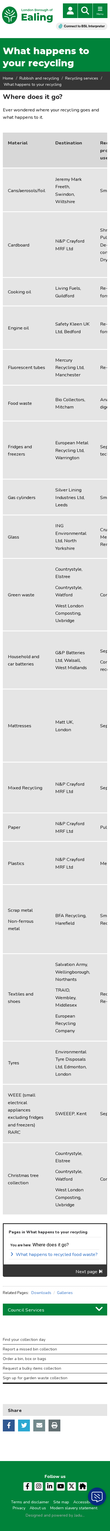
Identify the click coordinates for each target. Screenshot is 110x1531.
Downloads (41, 1292)
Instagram (38, 1486)
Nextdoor (82, 1486)
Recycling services (81, 78)
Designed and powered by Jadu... (55, 1515)
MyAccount (70, 10)
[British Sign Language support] (82, 26)
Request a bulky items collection (32, 1368)
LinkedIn (49, 1486)
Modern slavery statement (73, 1508)
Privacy (19, 1508)
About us (38, 1508)
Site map (61, 1502)
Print (54, 1425)
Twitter (24, 1425)
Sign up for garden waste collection (35, 1378)
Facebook (9, 1425)
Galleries (65, 1292)
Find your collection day (24, 1339)
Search (85, 10)
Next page (86, 1271)
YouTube (60, 1486)
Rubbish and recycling (39, 78)
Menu (100, 14)
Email (39, 1425)
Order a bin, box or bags (24, 1358)
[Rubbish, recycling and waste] (55, 1334)
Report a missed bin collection (30, 1349)
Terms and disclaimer (30, 1502)
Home (8, 78)
